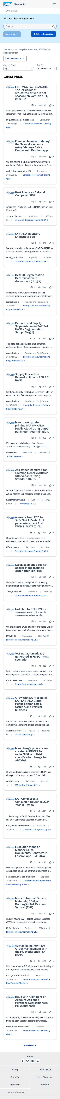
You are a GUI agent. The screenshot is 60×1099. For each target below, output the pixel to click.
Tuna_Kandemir (14, 592)
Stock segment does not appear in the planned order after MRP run (31, 567)
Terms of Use (45, 1069)
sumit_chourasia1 (14, 257)
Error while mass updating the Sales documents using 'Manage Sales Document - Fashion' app (32, 146)
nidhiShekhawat (14, 680)
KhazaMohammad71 (15, 500)
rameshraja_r (12, 302)
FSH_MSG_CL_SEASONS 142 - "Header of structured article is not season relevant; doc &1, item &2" (31, 93)
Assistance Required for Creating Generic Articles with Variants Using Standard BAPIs (31, 474)
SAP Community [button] (13, 58)
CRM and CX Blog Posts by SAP (37, 829)
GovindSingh (12, 781)
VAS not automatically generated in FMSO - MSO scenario (32, 656)
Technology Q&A (13, 456)
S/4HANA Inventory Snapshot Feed (27, 235)
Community (20, 4)
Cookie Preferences (15, 1092)
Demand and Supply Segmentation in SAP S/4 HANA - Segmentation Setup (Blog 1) (31, 328)
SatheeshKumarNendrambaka (20, 877)
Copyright (15, 1077)
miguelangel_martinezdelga (20, 120)
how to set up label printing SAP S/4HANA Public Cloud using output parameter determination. (32, 427)
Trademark (15, 1085)
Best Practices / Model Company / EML (30, 194)
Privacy (15, 1069)
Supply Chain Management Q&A (29, 684)
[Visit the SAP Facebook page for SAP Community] (22, 1061)
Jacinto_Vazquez (14, 216)
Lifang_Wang (12, 547)
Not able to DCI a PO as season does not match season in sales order (30, 612)
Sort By (40, 65)
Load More (30, 1045)
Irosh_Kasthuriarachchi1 (18, 975)
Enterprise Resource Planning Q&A (30, 220)
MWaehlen (11, 452)
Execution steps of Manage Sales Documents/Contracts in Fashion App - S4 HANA (31, 851)
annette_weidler (14, 731)
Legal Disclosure (45, 1077)
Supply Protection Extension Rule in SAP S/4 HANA (32, 377)
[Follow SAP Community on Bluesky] (27, 1061)
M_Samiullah (12, 928)
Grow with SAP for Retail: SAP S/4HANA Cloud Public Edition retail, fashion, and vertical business (31, 703)
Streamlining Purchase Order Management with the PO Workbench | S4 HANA (31, 950)
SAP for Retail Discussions (26, 785)
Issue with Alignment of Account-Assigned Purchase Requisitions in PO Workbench (31, 1001)
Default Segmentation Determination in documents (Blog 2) (29, 278)
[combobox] (30, 26)
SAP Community (12, 11)
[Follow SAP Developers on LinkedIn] (37, 1061)
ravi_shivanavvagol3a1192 (18, 171)
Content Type (9, 65)
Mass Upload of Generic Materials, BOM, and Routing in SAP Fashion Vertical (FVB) (31, 903)
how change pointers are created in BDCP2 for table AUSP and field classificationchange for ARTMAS (31, 754)
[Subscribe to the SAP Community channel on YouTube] (32, 1061)
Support (45, 1085)
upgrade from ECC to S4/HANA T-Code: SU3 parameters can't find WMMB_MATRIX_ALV (29, 522)
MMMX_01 (11, 636)
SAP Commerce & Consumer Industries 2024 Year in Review (32, 801)
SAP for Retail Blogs (24, 735)
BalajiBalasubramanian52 (18, 826)
